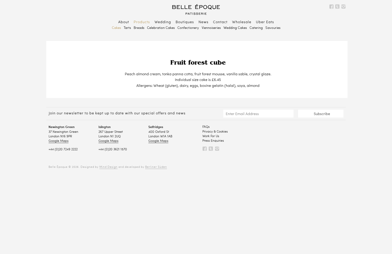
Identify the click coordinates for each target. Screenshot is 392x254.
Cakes (116, 28)
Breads (139, 28)
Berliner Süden (156, 167)
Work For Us (210, 136)
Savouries (272, 28)
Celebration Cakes (161, 28)
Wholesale (241, 22)
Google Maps (59, 141)
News (203, 22)
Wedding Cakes (235, 28)
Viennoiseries (211, 28)
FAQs (206, 126)
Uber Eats (265, 22)
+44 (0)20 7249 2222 (63, 149)
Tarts (127, 28)
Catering (256, 28)
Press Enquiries (213, 140)
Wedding (162, 22)
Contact (220, 22)
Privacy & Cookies (215, 131)
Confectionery (188, 28)
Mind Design (108, 167)
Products (142, 22)
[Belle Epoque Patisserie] (196, 9)
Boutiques (185, 22)
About (123, 22)
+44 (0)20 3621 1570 (112, 149)
